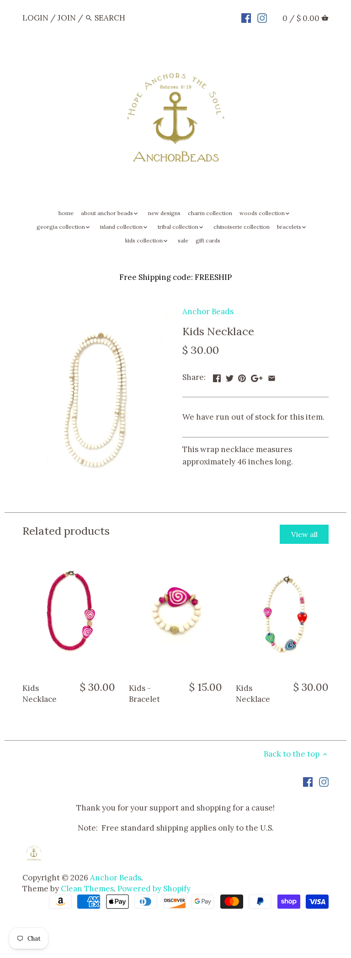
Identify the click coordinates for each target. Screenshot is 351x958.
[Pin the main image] (242, 376)
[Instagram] (262, 17)
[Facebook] (246, 17)
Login (35, 18)
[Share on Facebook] (217, 376)
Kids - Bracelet (144, 693)
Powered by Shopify (154, 889)
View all (304, 534)
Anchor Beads (208, 311)
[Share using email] (272, 376)
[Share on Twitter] (230, 376)
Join (67, 18)
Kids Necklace (39, 693)
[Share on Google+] (257, 376)
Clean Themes (87, 889)
